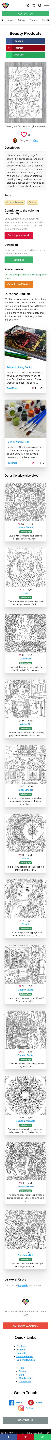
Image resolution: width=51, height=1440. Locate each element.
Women (32, 202)
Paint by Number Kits (18, 442)
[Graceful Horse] (25, 1161)
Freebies (21, 1346)
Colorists (21, 1353)
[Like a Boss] (25, 633)
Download (18, 259)
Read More (12, 388)
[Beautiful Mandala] (25, 1095)
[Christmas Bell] (25, 1229)
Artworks (21, 1349)
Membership (25, 1378)
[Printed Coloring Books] (25, 344)
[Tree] (25, 567)
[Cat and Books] (25, 1030)
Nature (10, 20)
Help (21, 1368)
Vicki (35, 140)
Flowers (33, 20)
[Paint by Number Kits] (25, 419)
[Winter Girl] (25, 699)
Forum (22, 1371)
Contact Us (25, 1381)
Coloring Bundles (25, 1360)
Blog (21, 1374)
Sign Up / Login (25, 13)
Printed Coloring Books (19, 367)
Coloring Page (25, 532)
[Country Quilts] (25, 964)
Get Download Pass (25, 1325)
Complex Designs (14, 202)
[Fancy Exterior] (25, 764)
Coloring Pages (24, 1356)
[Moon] (25, 833)
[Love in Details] (25, 502)
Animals (21, 20)
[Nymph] (25, 898)
